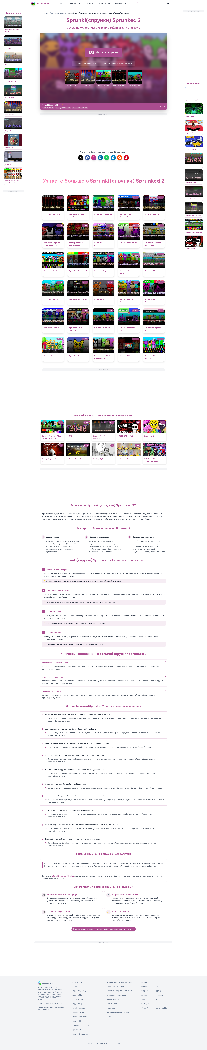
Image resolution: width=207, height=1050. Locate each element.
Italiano (159, 1004)
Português (145, 1004)
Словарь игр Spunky (80, 1025)
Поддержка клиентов (115, 986)
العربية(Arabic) (161, 1008)
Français (159, 995)
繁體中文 (144, 991)
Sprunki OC (76, 1021)
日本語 (158, 991)
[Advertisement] (13, 224)
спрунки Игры (120, 3)
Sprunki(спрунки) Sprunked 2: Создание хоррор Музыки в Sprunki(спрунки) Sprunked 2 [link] (98, 13)
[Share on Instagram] (93, 157)
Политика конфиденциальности (119, 991)
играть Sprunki (105, 3)
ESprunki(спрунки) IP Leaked (63, 876)
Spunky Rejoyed (78, 1008)
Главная (59, 3)
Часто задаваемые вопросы (118, 1012)
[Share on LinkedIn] (100, 157)
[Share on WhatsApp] (106, 157)
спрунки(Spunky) (73, 3)
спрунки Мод (90, 3)
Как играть (111, 1008)
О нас (109, 1017)
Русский (144, 1008)
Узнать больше (113, 999)
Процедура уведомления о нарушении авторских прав (51, 1008)
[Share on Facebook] (87, 157)
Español (159, 999)
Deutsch (144, 995)
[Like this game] (160, 106)
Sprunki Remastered (80, 1034)
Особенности (112, 1004)
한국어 (144, 999)
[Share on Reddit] (119, 157)
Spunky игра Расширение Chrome (50, 1003)
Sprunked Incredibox (58, 13)
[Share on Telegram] (113, 157)
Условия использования (116, 995)
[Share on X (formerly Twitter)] (80, 157)
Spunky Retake (78, 1012)
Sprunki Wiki (77, 1029)
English (144, 986)
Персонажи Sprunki (80, 1017)
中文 (158, 986)
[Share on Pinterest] (126, 157)
